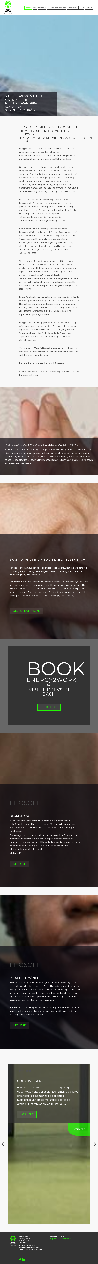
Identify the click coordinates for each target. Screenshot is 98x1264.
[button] (26, 611)
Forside (28, 8)
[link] (42, 8)
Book (81, 8)
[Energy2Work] (9, 7)
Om (34, 8)
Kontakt (88, 8)
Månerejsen (72, 8)
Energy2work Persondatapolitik (60, 1238)
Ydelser (41, 8)
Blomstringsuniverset (57, 8)
